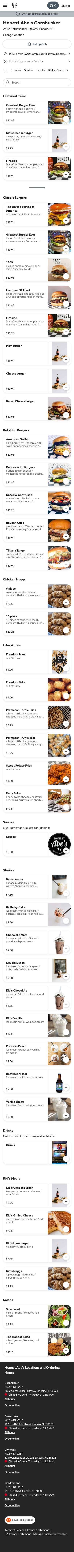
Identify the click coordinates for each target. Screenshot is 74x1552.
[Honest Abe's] (14, 5)
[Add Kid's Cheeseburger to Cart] (66, 147)
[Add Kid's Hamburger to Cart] (66, 1257)
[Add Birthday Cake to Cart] (66, 921)
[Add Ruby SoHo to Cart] (66, 807)
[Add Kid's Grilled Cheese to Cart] (66, 1229)
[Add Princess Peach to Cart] (66, 1060)
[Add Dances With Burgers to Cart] (66, 481)
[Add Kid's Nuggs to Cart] (66, 1285)
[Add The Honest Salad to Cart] (66, 1351)
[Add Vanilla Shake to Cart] (66, 1115)
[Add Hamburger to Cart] (66, 359)
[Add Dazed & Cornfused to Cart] (66, 509)
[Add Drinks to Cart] (66, 1159)
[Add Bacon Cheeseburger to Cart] (66, 415)
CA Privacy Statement (18, 1533)
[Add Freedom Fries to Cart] (66, 668)
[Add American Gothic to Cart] (66, 453)
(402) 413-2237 (14, 1386)
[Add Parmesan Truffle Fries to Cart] (66, 724)
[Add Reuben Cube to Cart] (66, 536)
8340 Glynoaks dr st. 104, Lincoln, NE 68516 (30, 1457)
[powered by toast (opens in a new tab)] (20, 1520)
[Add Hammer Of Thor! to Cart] (66, 304)
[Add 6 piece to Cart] (66, 602)
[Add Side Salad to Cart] (66, 1323)
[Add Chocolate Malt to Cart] (66, 949)
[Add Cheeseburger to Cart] (66, 387)
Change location (13, 35)
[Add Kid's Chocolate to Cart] (66, 1004)
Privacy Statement (38, 1529)
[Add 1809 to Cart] (66, 276)
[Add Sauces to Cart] (66, 850)
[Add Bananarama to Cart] (66, 893)
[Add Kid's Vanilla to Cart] (66, 1032)
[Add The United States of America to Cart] (66, 221)
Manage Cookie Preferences (50, 1533)
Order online (12, 1405)
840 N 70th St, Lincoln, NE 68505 (24, 1490)
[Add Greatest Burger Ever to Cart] (66, 119)
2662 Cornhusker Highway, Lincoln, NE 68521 (31, 1390)
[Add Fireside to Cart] (66, 174)
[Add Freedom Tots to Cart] (66, 696)
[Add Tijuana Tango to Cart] (66, 564)
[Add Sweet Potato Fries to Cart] (66, 779)
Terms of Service (14, 1529)
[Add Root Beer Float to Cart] (66, 1088)
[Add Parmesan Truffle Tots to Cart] (66, 751)
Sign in (65, 5)
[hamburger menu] (5, 5)
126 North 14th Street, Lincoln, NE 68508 (29, 1424)
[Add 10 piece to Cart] (66, 630)
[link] (16, 70)
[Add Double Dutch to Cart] (66, 976)
